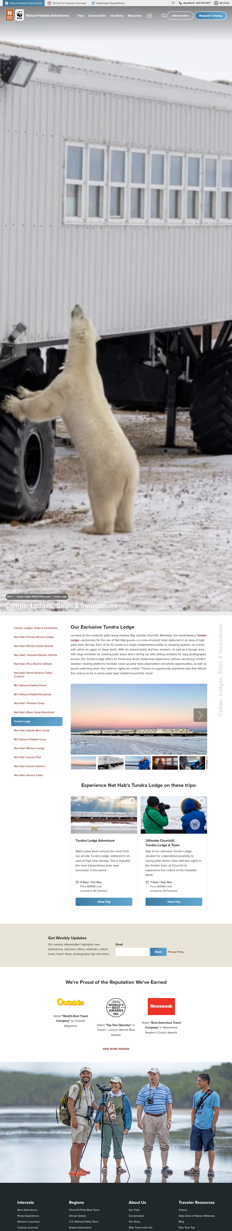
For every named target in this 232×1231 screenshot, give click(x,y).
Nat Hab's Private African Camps (34, 637)
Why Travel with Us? (140, 1227)
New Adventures (27, 1210)
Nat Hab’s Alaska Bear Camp (31, 730)
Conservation (137, 1216)
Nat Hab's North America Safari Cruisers (33, 674)
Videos (183, 1210)
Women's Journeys (28, 1221)
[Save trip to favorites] (122, 604)
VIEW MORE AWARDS (116, 1049)
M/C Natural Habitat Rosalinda (32, 694)
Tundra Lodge (60, 596)
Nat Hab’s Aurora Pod (27, 757)
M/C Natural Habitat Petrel (30, 685)
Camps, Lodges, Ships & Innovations (33, 596)
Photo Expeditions (28, 1216)
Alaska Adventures (80, 1227)
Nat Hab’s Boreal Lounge (29, 748)
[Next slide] (200, 715)
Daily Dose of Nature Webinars (197, 1216)
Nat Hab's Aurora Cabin (28, 775)
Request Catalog (210, 15)
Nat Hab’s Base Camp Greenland (34, 712)
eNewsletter (180, 15)
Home (10, 596)
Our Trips (134, 1210)
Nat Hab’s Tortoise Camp (29, 703)
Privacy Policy (176, 952)
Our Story (134, 1221)
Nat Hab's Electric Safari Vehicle (33, 646)
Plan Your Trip (187, 1227)
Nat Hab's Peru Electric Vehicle (33, 664)
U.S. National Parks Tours (83, 1221)
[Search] (164, 16)
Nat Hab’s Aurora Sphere (29, 766)
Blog (181, 1221)
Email (119, 944)
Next (158, 952)
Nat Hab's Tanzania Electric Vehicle (35, 655)
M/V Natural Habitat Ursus (30, 739)
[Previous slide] (77, 715)
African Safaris (77, 1216)
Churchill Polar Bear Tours (84, 1210)
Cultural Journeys (27, 1227)
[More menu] (149, 16)
